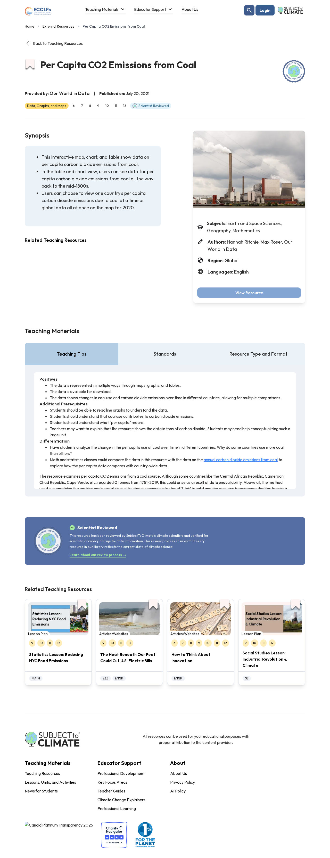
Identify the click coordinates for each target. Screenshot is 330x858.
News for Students (41, 790)
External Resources (58, 26)
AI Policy (178, 790)
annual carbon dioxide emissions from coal (241, 459)
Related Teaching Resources (56, 240)
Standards (165, 354)
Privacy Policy (182, 782)
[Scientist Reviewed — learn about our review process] (294, 71)
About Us (178, 773)
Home (29, 26)
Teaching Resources (42, 773)
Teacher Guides (111, 790)
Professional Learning (116, 808)
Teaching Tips (71, 354)
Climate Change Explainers (121, 799)
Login (265, 10)
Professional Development (121, 773)
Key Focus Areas (112, 782)
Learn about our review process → (98, 555)
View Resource (249, 292)
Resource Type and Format (258, 354)
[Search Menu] (249, 10)
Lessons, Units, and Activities (50, 782)
